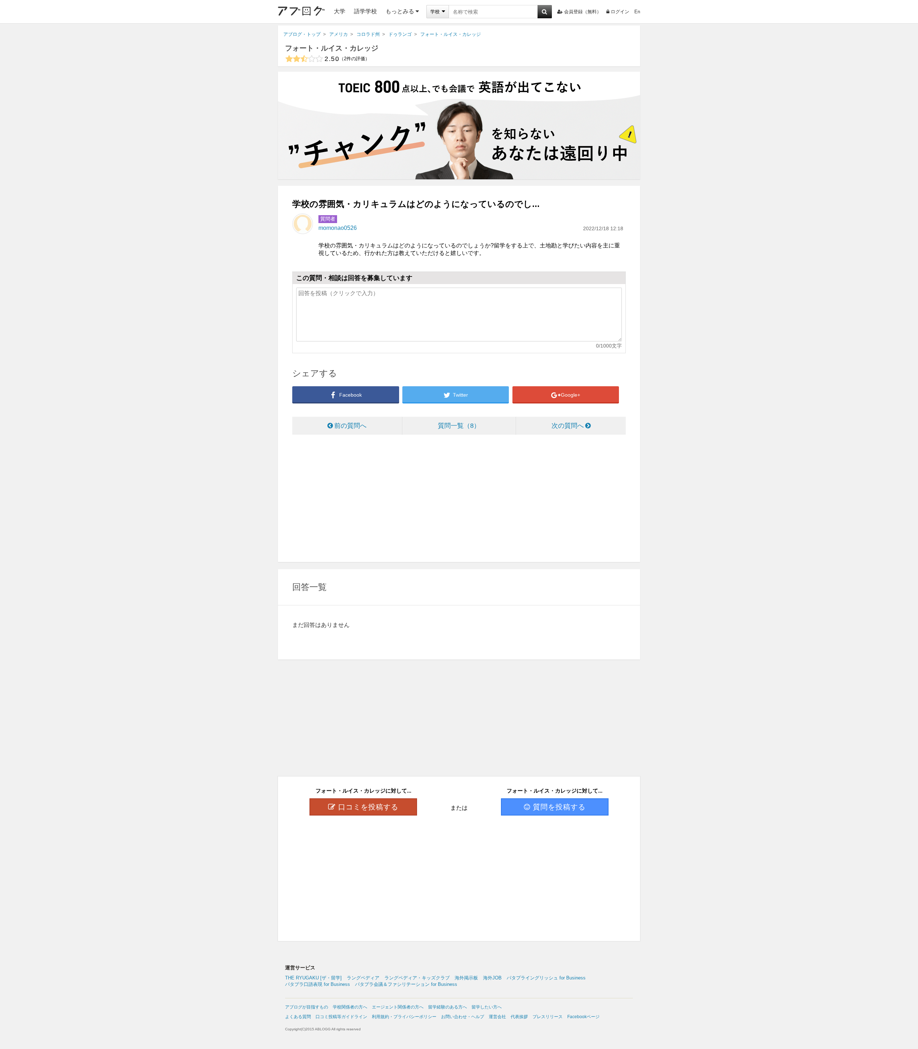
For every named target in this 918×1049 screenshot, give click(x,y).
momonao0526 (337, 228)
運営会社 (497, 1016)
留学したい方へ (487, 1007)
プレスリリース (548, 1016)
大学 (339, 11)
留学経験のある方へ (447, 1007)
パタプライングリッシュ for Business (546, 978)
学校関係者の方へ (350, 1007)
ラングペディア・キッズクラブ (417, 978)
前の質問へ (350, 425)
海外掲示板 (466, 978)
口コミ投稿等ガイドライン (341, 1016)
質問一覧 (456, 425)
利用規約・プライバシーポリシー (404, 1016)
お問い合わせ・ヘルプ (462, 1016)
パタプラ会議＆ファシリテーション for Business (406, 984)
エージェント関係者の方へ (397, 1007)
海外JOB (492, 978)
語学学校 (365, 11)
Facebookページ (583, 1016)
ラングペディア (363, 978)
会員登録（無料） (582, 11)
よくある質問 (298, 1016)
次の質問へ (568, 425)
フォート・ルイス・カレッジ (331, 48)
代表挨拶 (519, 1016)
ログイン (620, 11)
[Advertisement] (459, 499)
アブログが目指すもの (306, 1007)
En (637, 11)
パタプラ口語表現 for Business (317, 984)
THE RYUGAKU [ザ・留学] (313, 978)
